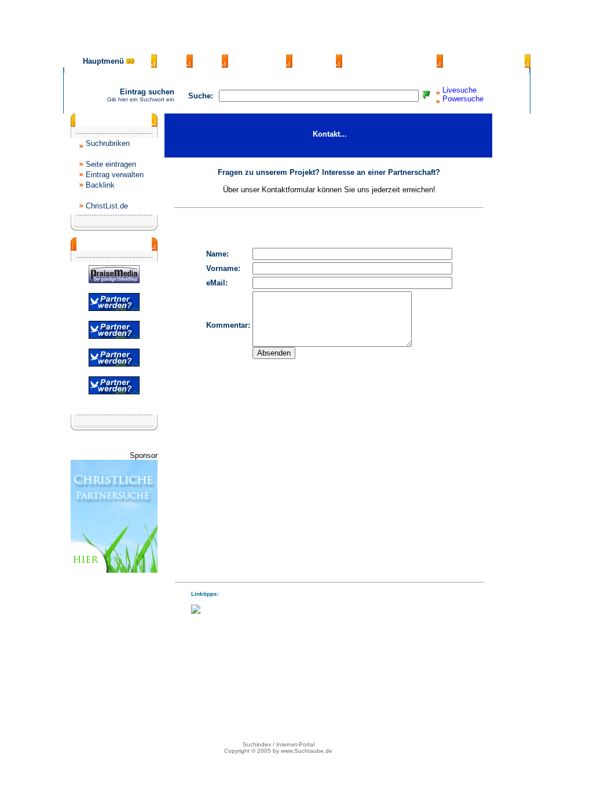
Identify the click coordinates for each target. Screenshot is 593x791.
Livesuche (459, 90)
